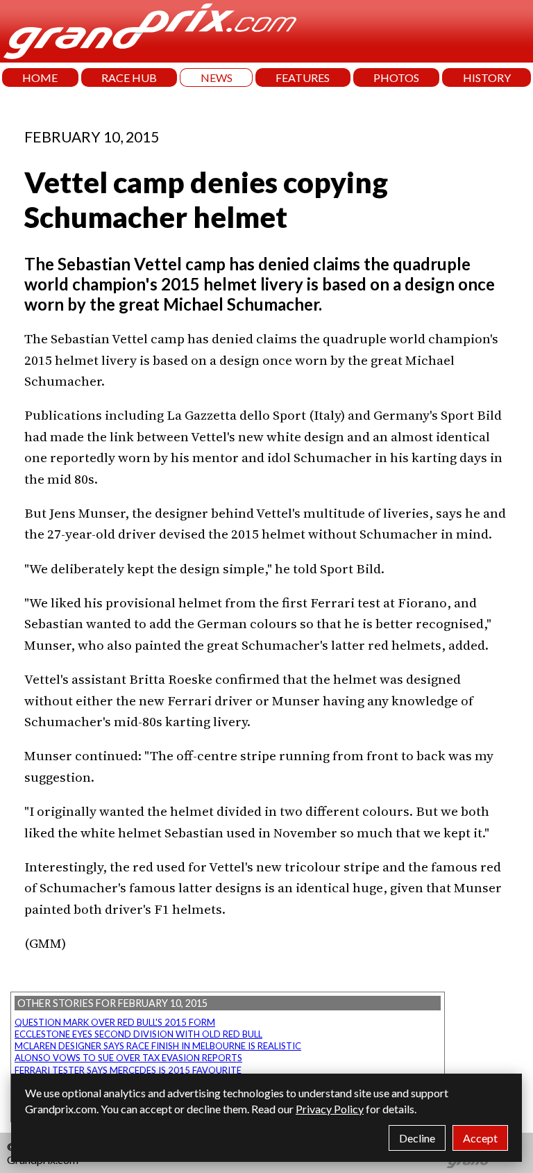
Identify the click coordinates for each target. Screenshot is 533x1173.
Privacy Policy (330, 1108)
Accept (480, 1138)
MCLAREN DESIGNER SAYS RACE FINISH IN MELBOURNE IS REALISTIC (158, 1045)
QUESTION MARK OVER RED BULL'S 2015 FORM (115, 1022)
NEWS (216, 77)
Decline (417, 1138)
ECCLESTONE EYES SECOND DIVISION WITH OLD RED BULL (138, 1034)
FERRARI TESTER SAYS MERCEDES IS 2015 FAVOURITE (128, 1070)
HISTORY (487, 77)
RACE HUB (129, 77)
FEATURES (303, 77)
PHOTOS (396, 77)
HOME (40, 77)
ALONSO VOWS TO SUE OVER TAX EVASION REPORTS (128, 1057)
